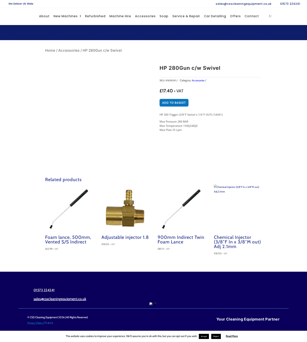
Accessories (145, 16)
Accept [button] (204, 336)
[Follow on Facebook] (257, 294)
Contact (252, 16)
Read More (232, 336)
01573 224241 (290, 4)
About (44, 16)
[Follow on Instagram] (273, 294)
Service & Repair (186, 16)
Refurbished (95, 16)
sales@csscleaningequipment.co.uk (243, 4)
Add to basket (174, 102)
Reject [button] (216, 336)
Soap (164, 16)
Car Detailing (215, 16)
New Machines (65, 16)
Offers (235, 16)
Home (50, 50)
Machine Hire (120, 16)
